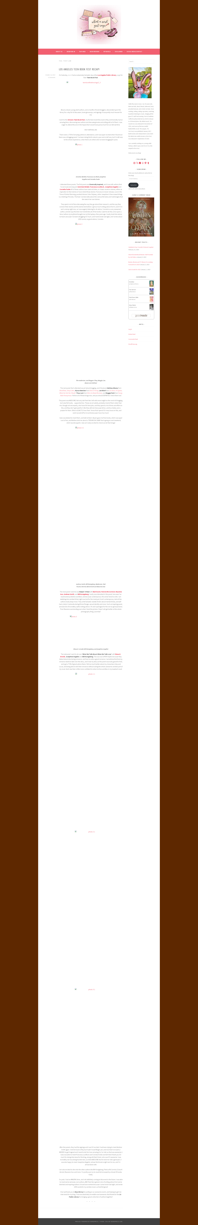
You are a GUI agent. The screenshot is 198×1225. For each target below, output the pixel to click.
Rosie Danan (133, 291)
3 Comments (51, 77)
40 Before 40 (71, 51)
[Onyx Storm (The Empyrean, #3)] (152, 310)
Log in (130, 329)
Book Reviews (94, 51)
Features (82, 51)
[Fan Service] (152, 294)
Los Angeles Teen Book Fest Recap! (79, 69)
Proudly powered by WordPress (86, 1221)
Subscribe (133, 185)
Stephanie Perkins (134, 284)
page (118, 75)
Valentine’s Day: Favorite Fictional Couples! (140, 247)
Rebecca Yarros (133, 307)
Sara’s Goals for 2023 (134, 269)
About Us (59, 51)
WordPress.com (116, 1221)
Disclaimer (118, 51)
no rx (69, 75)
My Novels (107, 51)
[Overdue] (152, 286)
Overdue (131, 282)
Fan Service (132, 290)
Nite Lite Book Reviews (94, 393)
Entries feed (131, 334)
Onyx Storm (132, 305)
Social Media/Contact (134, 51)
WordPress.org (132, 344)
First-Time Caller (133, 297)
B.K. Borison (133, 299)
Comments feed (133, 339)
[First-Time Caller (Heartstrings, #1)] (152, 302)
